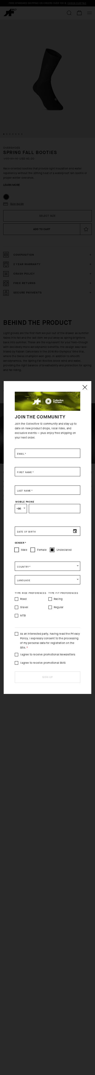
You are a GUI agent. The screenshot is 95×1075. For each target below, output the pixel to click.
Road (23, 599)
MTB (23, 615)
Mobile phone (24, 502)
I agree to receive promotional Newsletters (47, 654)
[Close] (84, 387)
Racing (58, 599)
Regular (58, 607)
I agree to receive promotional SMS (42, 663)
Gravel (24, 607)
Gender (20, 543)
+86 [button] (18, 508)
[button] (47, 566)
